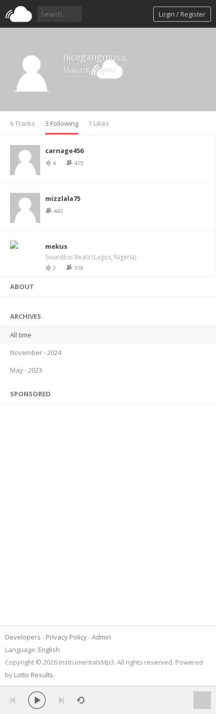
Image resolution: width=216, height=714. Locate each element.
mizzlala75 (62, 198)
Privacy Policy (66, 636)
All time (21, 334)
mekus (56, 246)
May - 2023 (26, 370)
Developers (23, 636)
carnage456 (64, 150)
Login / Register (182, 14)
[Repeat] (80, 700)
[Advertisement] (108, 512)
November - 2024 (35, 352)
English (49, 649)
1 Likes (98, 123)
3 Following (61, 123)
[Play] (37, 700)
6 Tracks (22, 123)
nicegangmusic (95, 57)
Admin (101, 636)
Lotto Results (33, 674)
